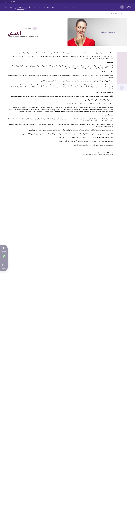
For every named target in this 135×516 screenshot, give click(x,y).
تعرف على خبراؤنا (37, 7)
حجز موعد (21, 7)
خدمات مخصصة (63, 7)
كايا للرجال (54, 7)
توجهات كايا (46, 7)
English (6, 2)
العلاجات (73, 7)
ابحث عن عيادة (8, 7)
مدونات (20, 1)
